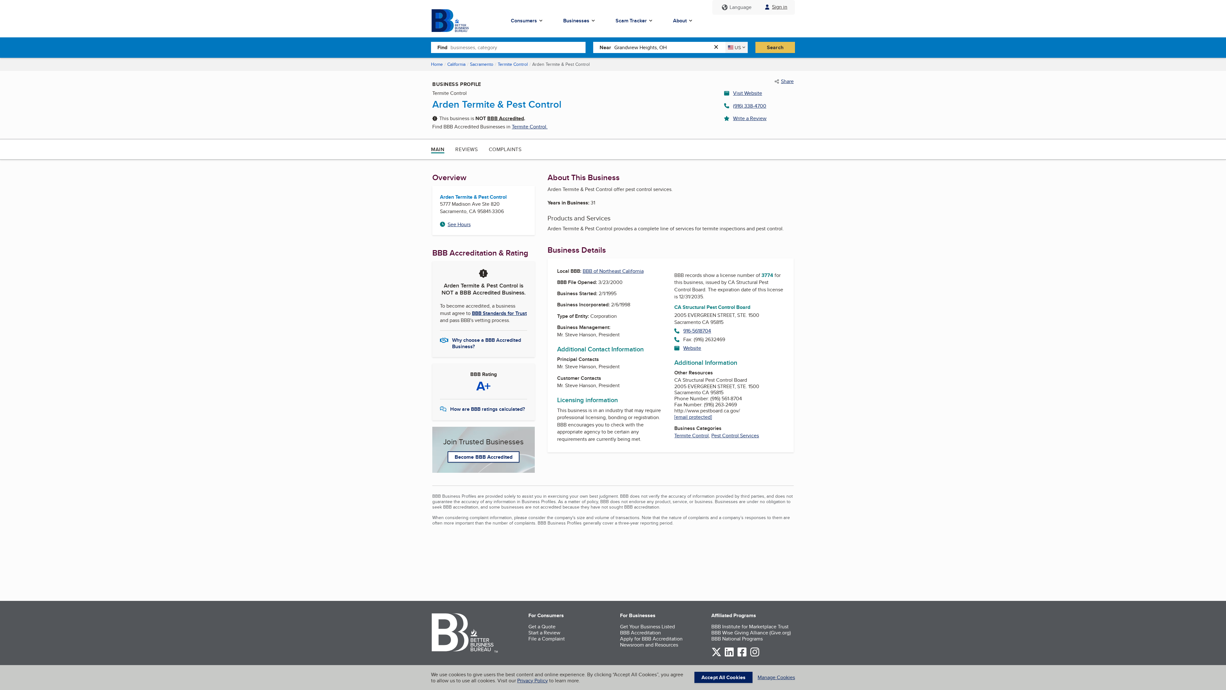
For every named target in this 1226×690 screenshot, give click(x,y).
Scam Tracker (631, 20)
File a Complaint (546, 638)
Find (442, 47)
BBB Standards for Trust (499, 313)
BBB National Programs (737, 638)
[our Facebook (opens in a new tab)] (742, 655)
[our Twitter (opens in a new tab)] (716, 655)
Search (775, 47)
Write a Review (750, 118)
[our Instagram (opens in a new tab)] (755, 655)
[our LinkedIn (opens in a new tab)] (729, 655)
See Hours (459, 224)
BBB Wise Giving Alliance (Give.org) (751, 632)
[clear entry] (718, 47)
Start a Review (544, 632)
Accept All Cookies (723, 677)
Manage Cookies (776, 677)
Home (437, 64)
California (456, 64)
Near (605, 47)
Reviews (466, 149)
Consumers (524, 20)
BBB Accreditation (640, 632)
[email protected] (693, 417)
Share (787, 81)
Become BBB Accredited (483, 457)
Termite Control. (530, 126)
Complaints (505, 149)
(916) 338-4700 (749, 106)
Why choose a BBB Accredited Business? (486, 342)
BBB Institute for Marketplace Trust (750, 626)
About (680, 20)
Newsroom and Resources (649, 644)
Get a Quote (542, 626)
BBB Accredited (505, 118)
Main (437, 149)
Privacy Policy (532, 680)
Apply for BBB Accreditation (651, 638)
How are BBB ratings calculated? (487, 409)
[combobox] (518, 47)
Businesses (576, 20)
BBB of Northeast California (613, 271)
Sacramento (481, 64)
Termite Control (513, 64)
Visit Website (747, 93)
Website (692, 348)
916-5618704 (697, 331)
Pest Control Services (735, 435)
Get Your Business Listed (647, 626)
